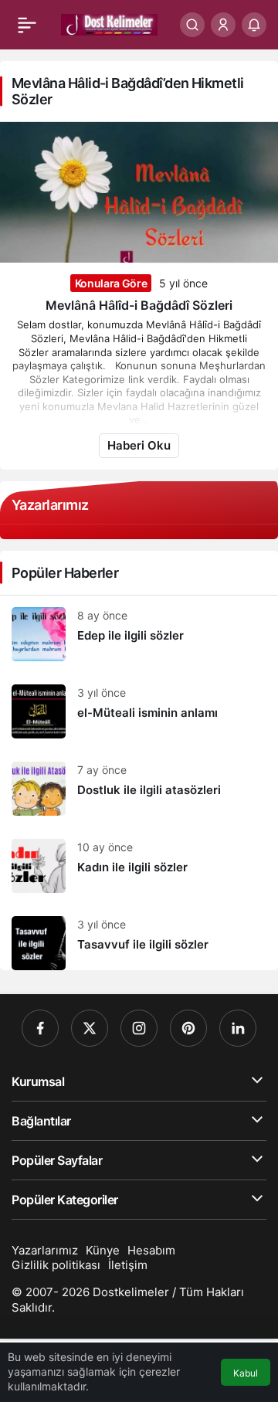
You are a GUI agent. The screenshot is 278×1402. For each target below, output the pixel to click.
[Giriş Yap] (223, 24)
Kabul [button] (245, 1373)
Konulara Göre (111, 283)
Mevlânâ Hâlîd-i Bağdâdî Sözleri (139, 305)
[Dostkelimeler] (109, 23)
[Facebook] (40, 1028)
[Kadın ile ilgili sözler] (139, 866)
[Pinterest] (188, 1028)
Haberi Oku (139, 445)
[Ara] (192, 24)
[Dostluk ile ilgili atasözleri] (139, 788)
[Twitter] (89, 1028)
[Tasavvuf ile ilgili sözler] (139, 937)
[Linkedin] (237, 1028)
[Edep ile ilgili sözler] (139, 634)
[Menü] (27, 24)
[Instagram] (139, 1028)
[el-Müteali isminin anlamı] (139, 711)
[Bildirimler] (254, 24)
